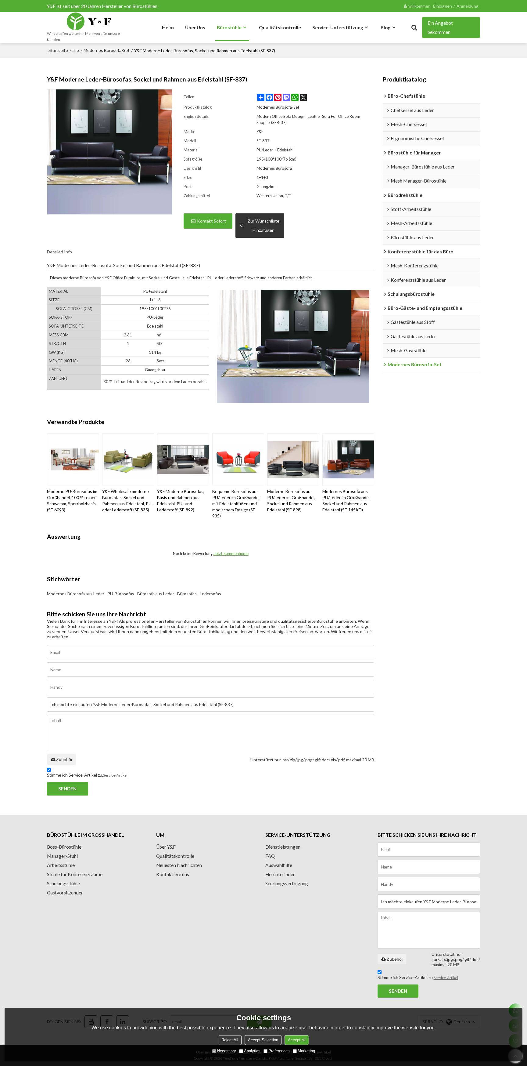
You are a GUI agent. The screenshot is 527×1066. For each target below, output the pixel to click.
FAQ (270, 856)
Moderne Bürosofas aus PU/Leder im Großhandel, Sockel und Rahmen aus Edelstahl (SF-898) (291, 500)
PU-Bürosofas (120, 593)
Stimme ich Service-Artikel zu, (87, 775)
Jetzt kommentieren (231, 553)
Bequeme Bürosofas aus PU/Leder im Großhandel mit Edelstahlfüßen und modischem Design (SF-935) (236, 503)
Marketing (306, 1051)
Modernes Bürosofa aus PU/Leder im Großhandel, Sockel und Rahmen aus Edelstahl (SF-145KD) (346, 500)
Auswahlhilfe (278, 865)
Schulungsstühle (63, 883)
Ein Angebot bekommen (440, 27)
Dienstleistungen (282, 847)
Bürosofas (187, 593)
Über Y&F (166, 847)
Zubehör (64, 759)
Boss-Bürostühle (64, 847)
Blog (386, 27)
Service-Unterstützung (337, 27)
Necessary (226, 1051)
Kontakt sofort (211, 220)
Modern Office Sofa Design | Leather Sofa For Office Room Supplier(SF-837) (308, 119)
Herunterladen (280, 874)
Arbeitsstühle (61, 865)
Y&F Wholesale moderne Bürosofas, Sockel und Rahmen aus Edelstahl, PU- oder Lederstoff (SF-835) (127, 500)
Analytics (252, 1051)
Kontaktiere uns (172, 874)
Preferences (279, 1051)
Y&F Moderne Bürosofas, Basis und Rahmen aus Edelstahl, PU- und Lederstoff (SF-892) (180, 500)
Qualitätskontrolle (280, 27)
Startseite (58, 50)
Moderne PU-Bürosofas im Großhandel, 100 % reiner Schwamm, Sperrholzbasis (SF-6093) (72, 500)
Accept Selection (263, 1040)
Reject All (229, 1040)
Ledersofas (210, 593)
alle (76, 50)
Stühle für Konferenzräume (74, 874)
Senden (67, 788)
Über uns (195, 27)
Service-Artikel (115, 775)
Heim (168, 27)
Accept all (297, 1040)
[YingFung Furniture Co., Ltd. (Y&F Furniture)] (89, 21)
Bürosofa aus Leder (155, 593)
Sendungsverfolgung (286, 883)
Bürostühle (229, 27)
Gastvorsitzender (65, 892)
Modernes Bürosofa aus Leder (75, 593)
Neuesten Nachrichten (179, 865)
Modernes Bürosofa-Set (107, 50)
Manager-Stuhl (62, 856)
